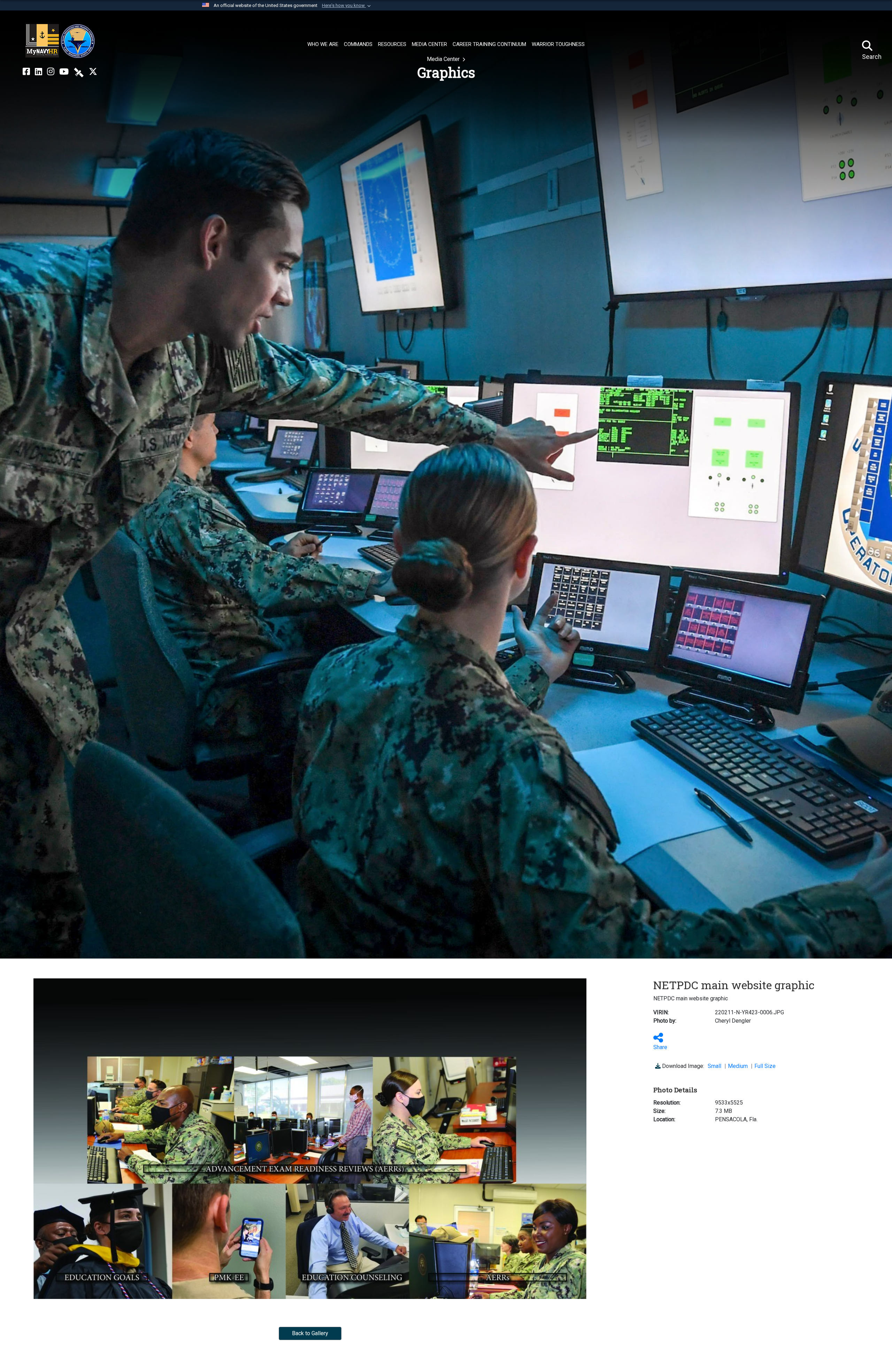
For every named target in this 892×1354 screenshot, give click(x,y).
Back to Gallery (310, 1333)
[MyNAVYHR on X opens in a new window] (93, 72)
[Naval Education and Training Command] (60, 41)
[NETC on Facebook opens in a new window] (26, 72)
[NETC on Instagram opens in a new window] (50, 72)
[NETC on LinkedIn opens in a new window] (38, 72)
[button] (347, 5)
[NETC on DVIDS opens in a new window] (79, 72)
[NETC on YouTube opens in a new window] (64, 72)
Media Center (444, 59)
